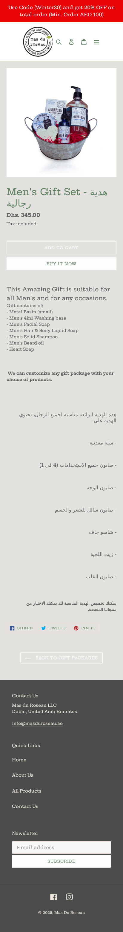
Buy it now (61, 263)
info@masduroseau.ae (37, 723)
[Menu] (96, 41)
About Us (22, 775)
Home (19, 760)
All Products (26, 791)
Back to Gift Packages (66, 657)
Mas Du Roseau (69, 912)
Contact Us (25, 806)
